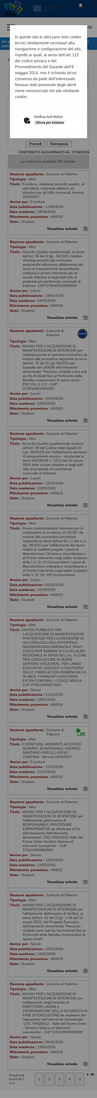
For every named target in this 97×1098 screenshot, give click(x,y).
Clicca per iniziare (50, 123)
